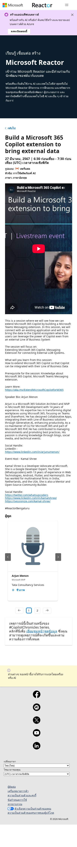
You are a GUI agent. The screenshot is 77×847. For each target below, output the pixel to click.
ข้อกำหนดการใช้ (17, 800)
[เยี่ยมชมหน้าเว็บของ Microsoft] (12, 5)
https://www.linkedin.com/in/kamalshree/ (31, 498)
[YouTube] (36, 735)
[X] (36, 722)
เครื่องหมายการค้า (18, 791)
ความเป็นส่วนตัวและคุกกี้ (22, 795)
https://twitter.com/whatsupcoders (26, 495)
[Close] (72, 15)
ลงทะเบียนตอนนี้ (19, 31)
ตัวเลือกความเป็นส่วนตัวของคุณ (33, 808)
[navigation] (19, 611)
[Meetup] (36, 709)
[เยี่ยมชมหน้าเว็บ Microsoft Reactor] (42, 5)
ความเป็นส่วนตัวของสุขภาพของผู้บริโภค (31, 812)
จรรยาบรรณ (15, 804)
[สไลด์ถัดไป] (58, 557)
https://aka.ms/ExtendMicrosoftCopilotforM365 (34, 390)
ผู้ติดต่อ (12, 787)
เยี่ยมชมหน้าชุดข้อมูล (41, 631)
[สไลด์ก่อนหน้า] (8, 557)
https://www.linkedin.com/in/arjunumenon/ (32, 452)
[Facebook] (36, 697)
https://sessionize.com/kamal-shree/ (27, 501)
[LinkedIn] (36, 748)
